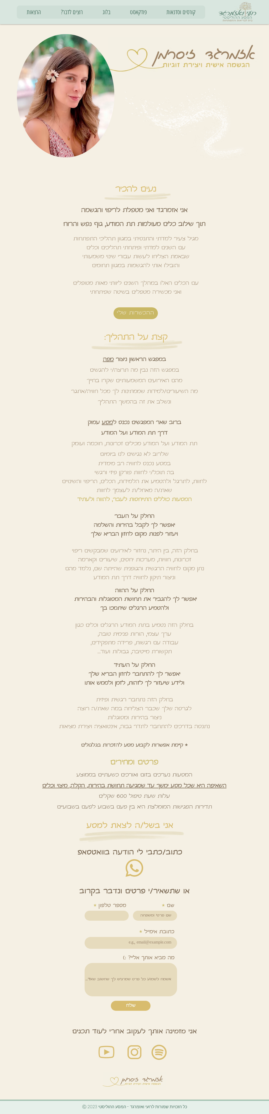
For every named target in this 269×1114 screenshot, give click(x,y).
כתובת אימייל (159, 932)
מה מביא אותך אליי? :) (148, 958)
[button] (34, 12)
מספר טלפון (112, 906)
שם (170, 906)
